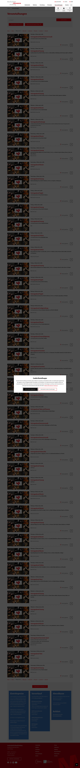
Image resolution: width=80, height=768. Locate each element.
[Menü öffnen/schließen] (71, 5)
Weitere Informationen (48, 385)
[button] (58, 2)
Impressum (55, 385)
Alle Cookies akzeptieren (30, 389)
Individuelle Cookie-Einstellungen (48, 389)
